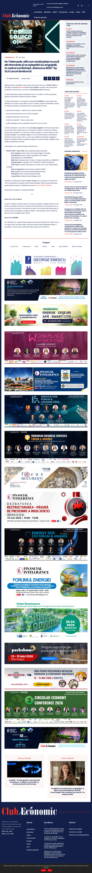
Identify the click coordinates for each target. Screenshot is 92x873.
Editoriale (69, 79)
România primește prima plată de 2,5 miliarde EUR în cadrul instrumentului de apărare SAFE (82, 142)
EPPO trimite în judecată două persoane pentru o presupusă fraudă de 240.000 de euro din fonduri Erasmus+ (70, 142)
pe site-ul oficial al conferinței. (43, 185)
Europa (69, 29)
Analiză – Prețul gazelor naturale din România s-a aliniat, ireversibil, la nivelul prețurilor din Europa (24, 782)
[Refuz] (90, 868)
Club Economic (14, 78)
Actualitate (70, 41)
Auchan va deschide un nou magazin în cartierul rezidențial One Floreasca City (75, 46)
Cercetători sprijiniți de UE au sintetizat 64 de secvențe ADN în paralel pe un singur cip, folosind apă (82, 130)
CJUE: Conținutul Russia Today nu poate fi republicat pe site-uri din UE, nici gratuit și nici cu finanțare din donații (76, 34)
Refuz (49, 870)
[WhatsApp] (58, 78)
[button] (82, 5)
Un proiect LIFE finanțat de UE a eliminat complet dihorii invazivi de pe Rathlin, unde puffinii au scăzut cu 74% (69, 130)
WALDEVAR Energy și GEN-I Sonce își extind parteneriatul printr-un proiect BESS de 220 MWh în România (75, 199)
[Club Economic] (5, 78)
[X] (49, 78)
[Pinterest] (53, 78)
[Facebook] (88, 5)
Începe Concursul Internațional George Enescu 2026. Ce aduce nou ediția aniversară (76, 188)
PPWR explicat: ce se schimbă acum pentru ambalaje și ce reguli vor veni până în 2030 (70, 115)
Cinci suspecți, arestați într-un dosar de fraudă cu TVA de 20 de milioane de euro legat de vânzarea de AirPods (82, 117)
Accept (43, 870)
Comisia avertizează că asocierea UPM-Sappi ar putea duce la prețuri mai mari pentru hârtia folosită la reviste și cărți (82, 102)
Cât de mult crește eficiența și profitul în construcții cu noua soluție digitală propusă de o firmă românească (76, 58)
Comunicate (9, 57)
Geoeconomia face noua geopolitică (75, 82)
